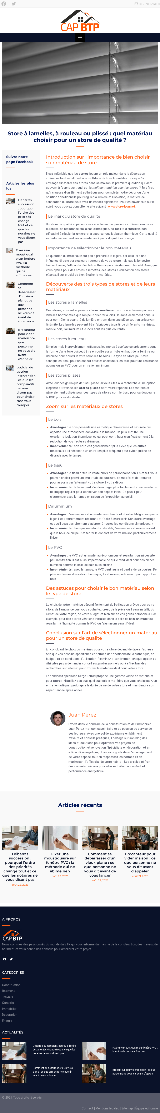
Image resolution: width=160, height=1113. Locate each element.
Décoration (9, 1015)
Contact (87, 1108)
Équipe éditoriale (146, 1108)
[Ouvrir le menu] (80, 37)
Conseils (8, 1003)
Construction (11, 985)
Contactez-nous (149, 4)
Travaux (7, 997)
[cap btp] (80, 20)
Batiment (8, 991)
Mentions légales (107, 1108)
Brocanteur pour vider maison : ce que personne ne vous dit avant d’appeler (140, 862)
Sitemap (127, 1108)
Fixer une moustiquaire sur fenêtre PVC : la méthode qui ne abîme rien (25, 262)
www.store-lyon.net (121, 206)
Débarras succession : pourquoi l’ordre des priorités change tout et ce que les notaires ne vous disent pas (26, 221)
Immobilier (9, 1009)
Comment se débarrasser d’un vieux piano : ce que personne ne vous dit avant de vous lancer (100, 864)
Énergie (7, 1021)
